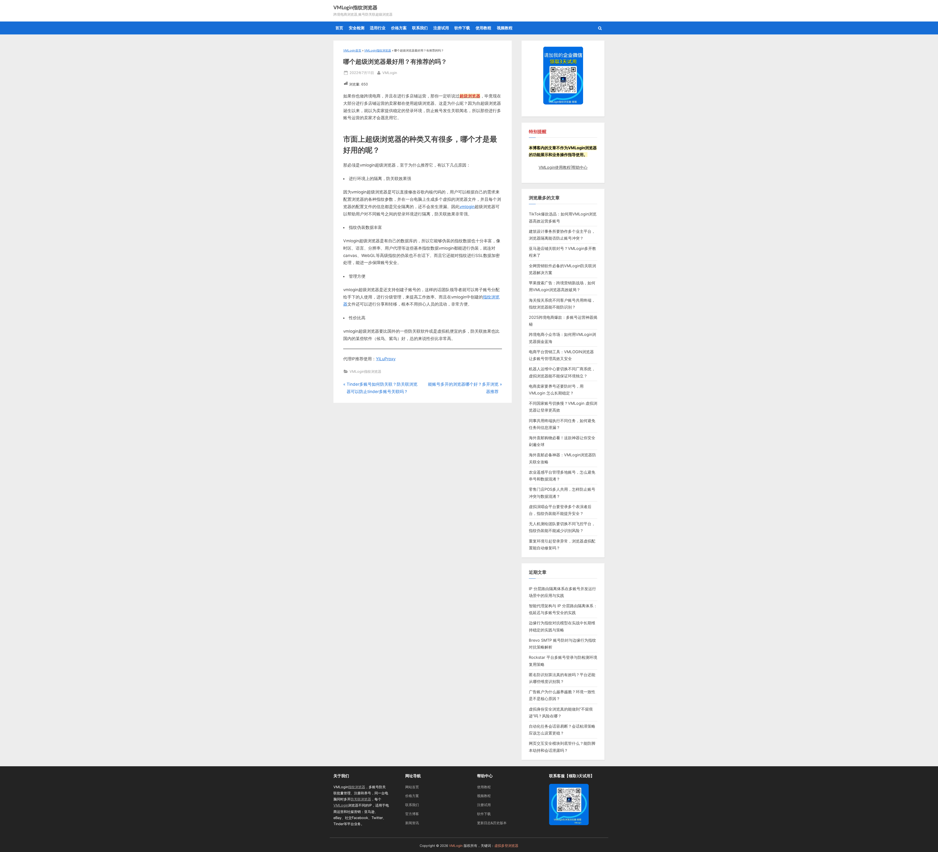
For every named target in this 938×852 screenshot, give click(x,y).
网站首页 (412, 787)
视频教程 (504, 27)
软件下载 (462, 27)
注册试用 (441, 27)
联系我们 (420, 27)
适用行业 (377, 27)
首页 (339, 27)
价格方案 (399, 27)
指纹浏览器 (356, 787)
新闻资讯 (412, 823)
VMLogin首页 (352, 50)
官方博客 (412, 814)
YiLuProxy (385, 358)
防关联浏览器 (361, 799)
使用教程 (483, 27)
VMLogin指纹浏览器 (355, 7)
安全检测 (356, 27)
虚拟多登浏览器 (506, 846)
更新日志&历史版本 (492, 823)
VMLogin (389, 72)
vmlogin (467, 206)
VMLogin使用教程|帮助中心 (563, 167)
